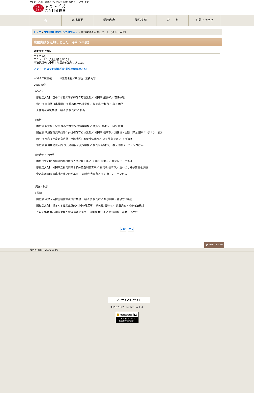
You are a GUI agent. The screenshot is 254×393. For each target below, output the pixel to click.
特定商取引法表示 (43, 256)
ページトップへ (216, 244)
